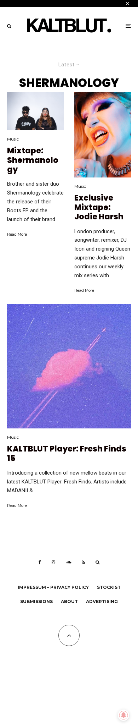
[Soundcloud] (68, 562)
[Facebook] (39, 562)
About (69, 601)
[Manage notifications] (123, 715)
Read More (17, 234)
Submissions (36, 601)
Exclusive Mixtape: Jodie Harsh (98, 207)
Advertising (102, 601)
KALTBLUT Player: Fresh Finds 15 (66, 453)
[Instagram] (53, 562)
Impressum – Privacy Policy (53, 587)
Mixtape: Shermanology (32, 160)
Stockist (109, 587)
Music (13, 139)
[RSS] (83, 562)
